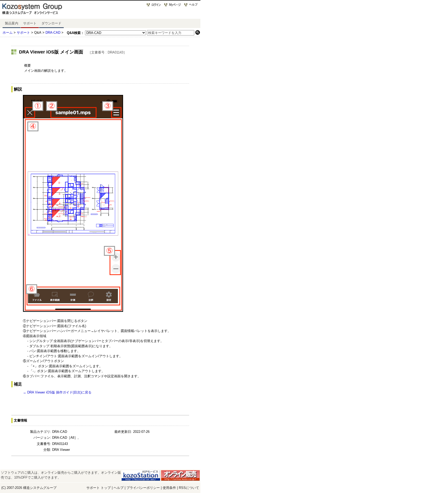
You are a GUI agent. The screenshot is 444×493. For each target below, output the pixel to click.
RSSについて (189, 488)
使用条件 (169, 488)
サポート (29, 23)
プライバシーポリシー (143, 488)
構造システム (33, 488)
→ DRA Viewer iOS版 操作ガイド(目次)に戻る (57, 392)
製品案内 (11, 23)
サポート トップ (98, 488)
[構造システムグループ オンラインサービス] (38, 10)
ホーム (8, 32)
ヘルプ (119, 488)
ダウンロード (51, 23)
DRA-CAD (52, 32)
